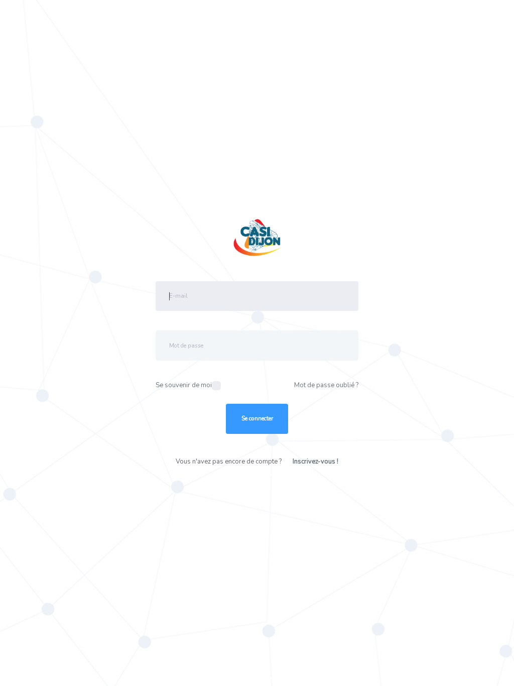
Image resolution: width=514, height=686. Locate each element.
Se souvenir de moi (184, 385)
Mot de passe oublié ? (326, 385)
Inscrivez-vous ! (315, 461)
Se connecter (257, 418)
